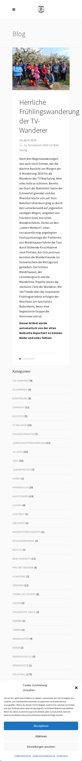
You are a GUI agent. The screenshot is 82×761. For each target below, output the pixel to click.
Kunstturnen (20, 496)
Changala (18, 407)
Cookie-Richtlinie (22, 755)
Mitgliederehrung (23, 540)
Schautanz (19, 576)
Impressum (62, 755)
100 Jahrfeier (20, 380)
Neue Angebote (21, 558)
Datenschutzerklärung (44, 755)
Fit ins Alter (19, 425)
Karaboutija (20, 487)
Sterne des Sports (24, 594)
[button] (76, 688)
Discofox (18, 416)
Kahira (16, 478)
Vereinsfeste (20, 665)
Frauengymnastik (23, 434)
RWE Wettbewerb (22, 567)
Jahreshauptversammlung (29, 443)
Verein (16, 647)
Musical (17, 549)
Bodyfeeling (20, 398)
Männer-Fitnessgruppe (26, 532)
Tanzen (16, 603)
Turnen (16, 629)
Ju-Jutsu (17, 451)
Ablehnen (41, 736)
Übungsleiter (20, 638)
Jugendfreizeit (21, 469)
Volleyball (19, 674)
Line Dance (18, 523)
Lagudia (17, 505)
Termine (17, 621)
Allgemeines (19, 389)
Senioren (18, 585)
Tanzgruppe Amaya (24, 612)
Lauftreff (18, 514)
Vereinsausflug (22, 656)
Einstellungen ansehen (41, 746)
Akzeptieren (41, 725)
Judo (15, 460)
